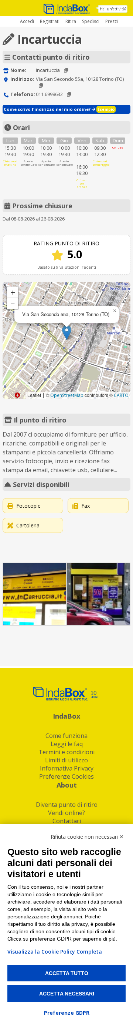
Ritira (70, 21)
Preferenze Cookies (66, 776)
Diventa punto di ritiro (67, 805)
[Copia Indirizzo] (41, 85)
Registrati (49, 21)
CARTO (121, 395)
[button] (66, 332)
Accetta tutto (66, 973)
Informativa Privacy (66, 768)
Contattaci (66, 821)
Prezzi (111, 21)
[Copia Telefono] (69, 94)
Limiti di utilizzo (66, 760)
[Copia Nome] (66, 70)
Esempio (106, 109)
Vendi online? (66, 813)
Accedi (27, 21)
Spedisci (90, 21)
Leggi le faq (67, 744)
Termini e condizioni (66, 752)
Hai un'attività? (113, 8)
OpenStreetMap (66, 395)
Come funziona (66, 736)
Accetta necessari (66, 994)
